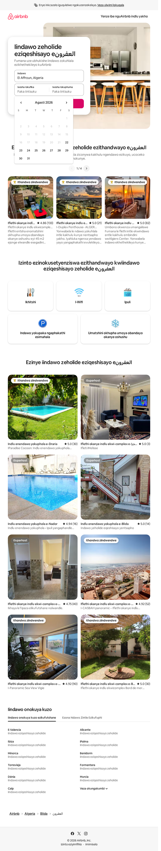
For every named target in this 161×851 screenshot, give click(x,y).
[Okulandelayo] (86, 168)
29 (66, 150)
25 (36, 150)
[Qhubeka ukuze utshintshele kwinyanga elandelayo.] (66, 102)
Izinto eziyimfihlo (71, 844)
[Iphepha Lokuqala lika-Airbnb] (18, 16)
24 (28, 150)
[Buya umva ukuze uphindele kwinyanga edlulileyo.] (21, 102)
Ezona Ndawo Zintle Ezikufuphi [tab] (82, 717)
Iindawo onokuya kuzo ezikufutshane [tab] (32, 717)
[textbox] (31, 91)
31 (28, 158)
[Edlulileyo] (72, 168)
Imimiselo (91, 844)
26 (43, 150)
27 (51, 150)
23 (20, 150)
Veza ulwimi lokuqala (110, 5)
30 (20, 158)
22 (66, 142)
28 (59, 150)
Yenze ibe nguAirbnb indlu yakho (124, 16)
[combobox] (49, 77)
